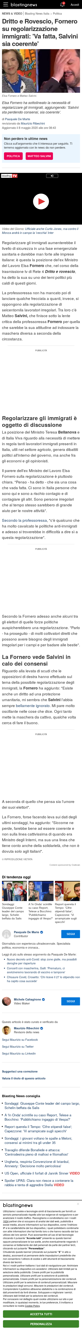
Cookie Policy (32, 1305)
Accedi (75, 5)
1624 (6, 1221)
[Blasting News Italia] (24, 4)
